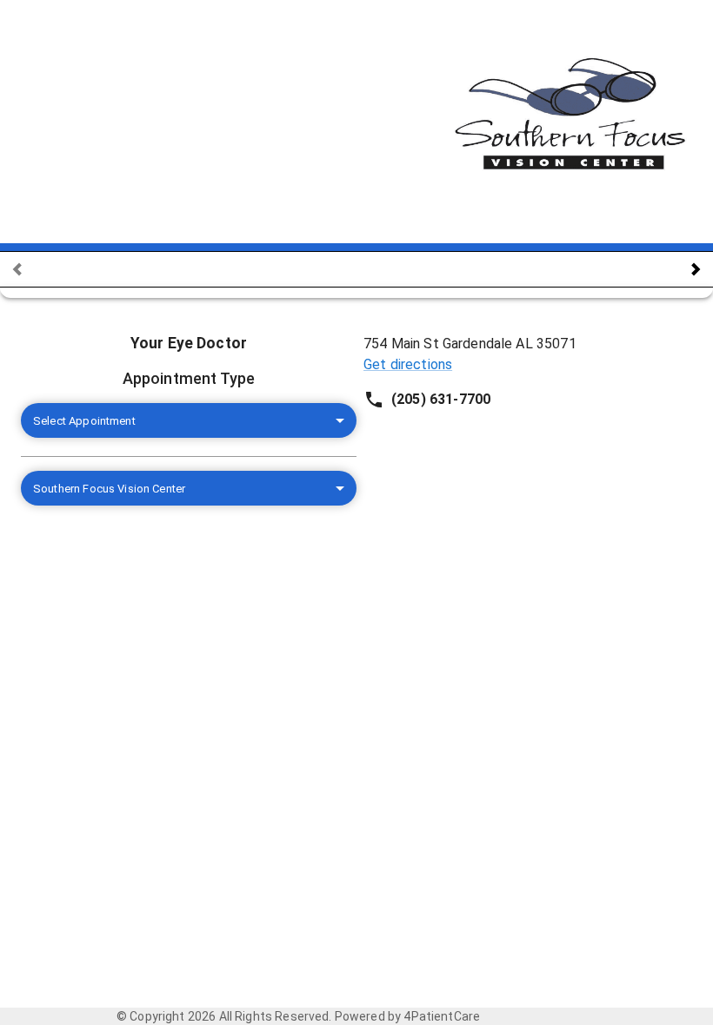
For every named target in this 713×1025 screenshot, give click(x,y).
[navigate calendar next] (695, 269)
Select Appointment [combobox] (84, 420)
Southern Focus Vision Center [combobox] (109, 488)
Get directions (407, 364)
